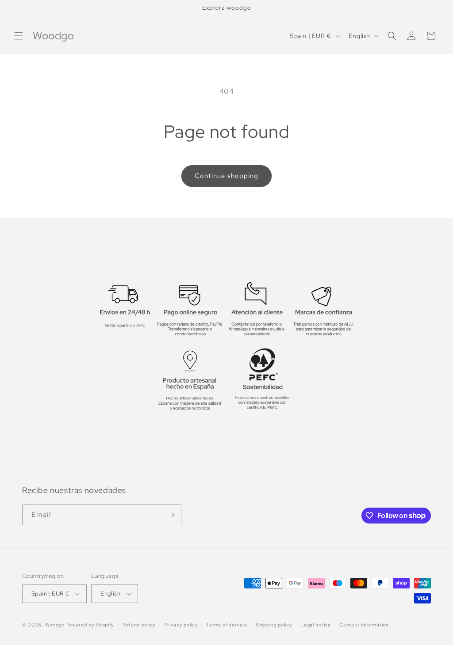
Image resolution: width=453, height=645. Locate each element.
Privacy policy (181, 625)
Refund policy (139, 625)
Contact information (363, 625)
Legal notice (315, 625)
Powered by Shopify (90, 625)
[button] (18, 36)
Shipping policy (274, 625)
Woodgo (55, 625)
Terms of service (226, 625)
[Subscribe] (171, 515)
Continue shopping (226, 175)
